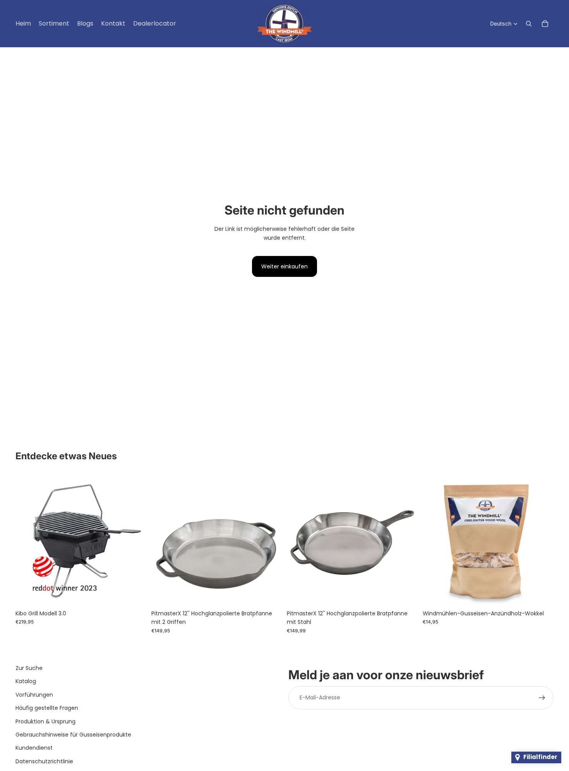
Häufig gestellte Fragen (46, 708)
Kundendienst (34, 748)
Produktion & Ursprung (45, 721)
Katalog (25, 681)
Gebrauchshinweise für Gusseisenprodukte (73, 734)
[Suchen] (528, 23)
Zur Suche (29, 668)
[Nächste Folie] (135, 540)
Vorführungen (34, 695)
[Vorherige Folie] (27, 540)
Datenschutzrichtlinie (44, 761)
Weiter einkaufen (284, 266)
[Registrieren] (542, 698)
